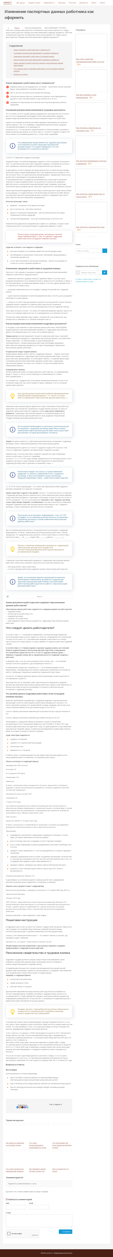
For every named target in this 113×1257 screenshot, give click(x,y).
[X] (22, 1107)
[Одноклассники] (20, 1107)
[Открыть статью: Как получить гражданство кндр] (91, 204)
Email (31, 1203)
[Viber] (25, 1107)
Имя (7, 1203)
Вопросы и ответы (21, 74)
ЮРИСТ (8, 2)
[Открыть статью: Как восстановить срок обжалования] (91, 72)
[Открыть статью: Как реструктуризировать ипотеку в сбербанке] (91, 138)
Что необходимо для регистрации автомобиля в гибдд (62, 1145)
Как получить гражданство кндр (90, 227)
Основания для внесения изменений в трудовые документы (36, 53)
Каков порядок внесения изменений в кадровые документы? (36, 60)
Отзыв (8, 1213)
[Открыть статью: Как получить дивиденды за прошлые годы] (91, 105)
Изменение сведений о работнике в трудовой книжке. (34, 56)
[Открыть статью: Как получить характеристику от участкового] (91, 171)
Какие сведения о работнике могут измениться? (32, 50)
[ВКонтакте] (18, 1107)
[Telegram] (27, 1107)
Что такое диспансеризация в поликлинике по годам (37, 1145)
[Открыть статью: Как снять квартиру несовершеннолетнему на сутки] (91, 36)
